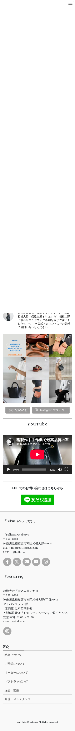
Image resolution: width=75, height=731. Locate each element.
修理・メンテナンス (18, 699)
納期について (13, 655)
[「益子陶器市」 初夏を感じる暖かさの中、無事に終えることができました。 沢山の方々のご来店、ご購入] (37, 345)
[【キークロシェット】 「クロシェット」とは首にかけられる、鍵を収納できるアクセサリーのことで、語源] (60, 391)
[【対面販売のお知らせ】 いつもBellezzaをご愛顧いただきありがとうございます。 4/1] (60, 368)
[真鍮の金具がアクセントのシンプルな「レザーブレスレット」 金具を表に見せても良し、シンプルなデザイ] (37, 368)
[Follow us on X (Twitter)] (17, 562)
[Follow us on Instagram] (46, 562)
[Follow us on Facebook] (7, 562)
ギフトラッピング (16, 681)
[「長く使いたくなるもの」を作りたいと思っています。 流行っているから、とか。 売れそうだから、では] (37, 391)
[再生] (8, 469)
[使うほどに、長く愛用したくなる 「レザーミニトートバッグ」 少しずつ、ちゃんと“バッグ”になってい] (14, 391)
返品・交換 (12, 690)
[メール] (26, 562)
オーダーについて (16, 672)
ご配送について (15, 663)
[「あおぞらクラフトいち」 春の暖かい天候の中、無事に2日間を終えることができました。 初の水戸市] (60, 345)
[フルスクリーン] (66, 469)
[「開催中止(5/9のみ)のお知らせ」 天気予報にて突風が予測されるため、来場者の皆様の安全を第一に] (14, 345)
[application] (37, 454)
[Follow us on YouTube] (36, 562)
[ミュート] (60, 469)
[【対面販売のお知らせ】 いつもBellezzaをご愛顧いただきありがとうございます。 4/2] (14, 368)
